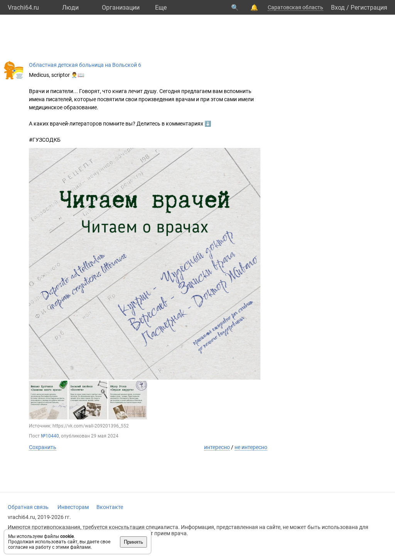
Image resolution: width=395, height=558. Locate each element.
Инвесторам (73, 507)
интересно (217, 447)
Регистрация (369, 7)
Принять (133, 542)
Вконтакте (109, 507)
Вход (338, 7)
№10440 (50, 436)
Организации (121, 7)
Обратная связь (28, 507)
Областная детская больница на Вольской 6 (85, 65)
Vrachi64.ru (23, 7)
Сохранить (42, 447)
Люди (70, 7)
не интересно (251, 447)
